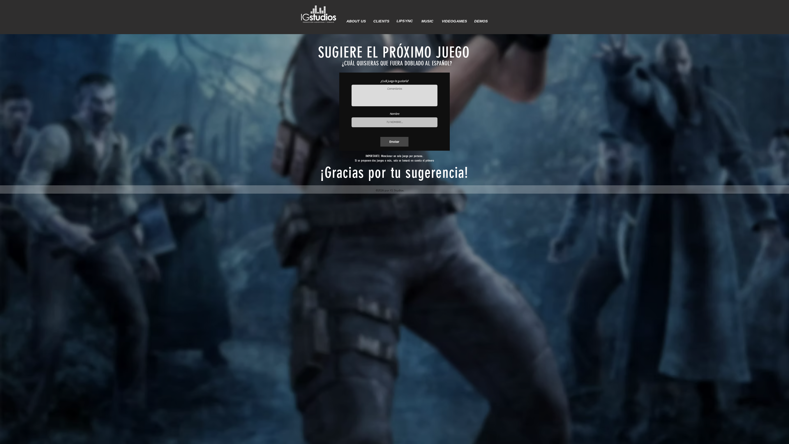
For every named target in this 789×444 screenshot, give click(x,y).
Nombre (394, 113)
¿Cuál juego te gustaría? (394, 81)
